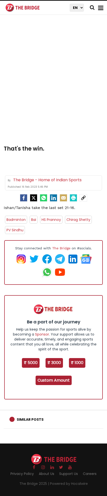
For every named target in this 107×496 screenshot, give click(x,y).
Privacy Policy (22, 473)
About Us (46, 473)
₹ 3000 (54, 362)
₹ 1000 (77, 362)
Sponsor (42, 334)
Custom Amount (54, 380)
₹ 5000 (31, 362)
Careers (90, 473)
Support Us (68, 473)
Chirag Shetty (78, 219)
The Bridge (61, 248)
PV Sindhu (14, 230)
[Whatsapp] (43, 198)
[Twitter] (33, 198)
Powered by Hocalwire (69, 483)
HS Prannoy (51, 219)
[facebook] (23, 198)
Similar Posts (30, 419)
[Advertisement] (53, 83)
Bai (33, 219)
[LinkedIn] (53, 198)
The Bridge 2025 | (34, 483)
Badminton (16, 219)
